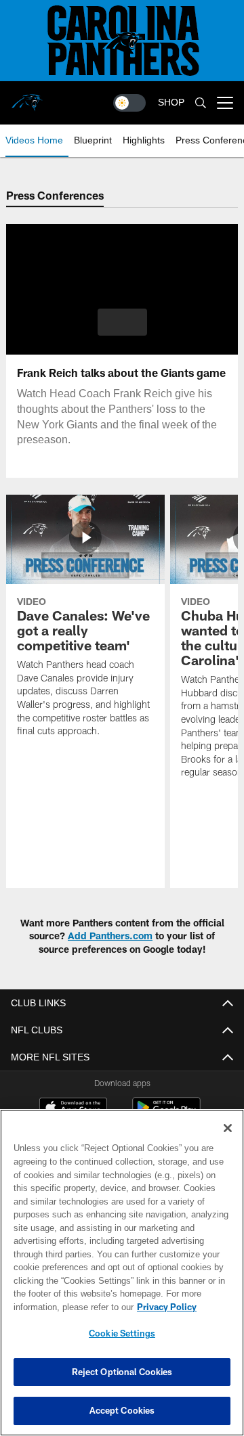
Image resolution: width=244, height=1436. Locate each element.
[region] (122, 1272)
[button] (122, 322)
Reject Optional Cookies (122, 1371)
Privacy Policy (59, 1306)
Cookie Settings (122, 1333)
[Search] (200, 103)
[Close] (228, 1128)
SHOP (171, 102)
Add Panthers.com (110, 935)
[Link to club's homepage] (27, 97)
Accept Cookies (122, 1410)
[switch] (129, 103)
